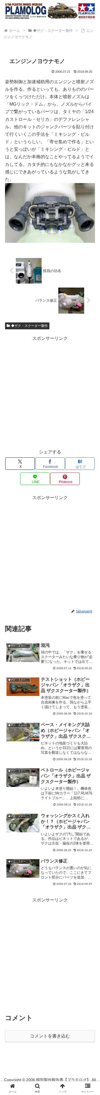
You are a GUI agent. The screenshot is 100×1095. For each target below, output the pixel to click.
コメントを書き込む (50, 1036)
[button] (89, 821)
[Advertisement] (50, 392)
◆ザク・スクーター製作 (29, 326)
